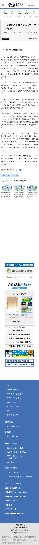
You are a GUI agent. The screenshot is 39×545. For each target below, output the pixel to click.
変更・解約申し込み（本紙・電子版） (15, 457)
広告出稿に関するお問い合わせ (19, 476)
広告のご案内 (12, 472)
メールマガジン (11, 501)
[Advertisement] (19, 220)
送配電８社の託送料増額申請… (20, 334)
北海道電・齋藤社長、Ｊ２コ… (20, 331)
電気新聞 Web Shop (15, 436)
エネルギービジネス (21, 16)
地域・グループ (20, 332)
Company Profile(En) (14, 513)
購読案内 (10, 462)
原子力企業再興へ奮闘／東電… (20, 338)
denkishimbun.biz (19, 322)
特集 (9, 411)
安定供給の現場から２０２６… (20, 346)
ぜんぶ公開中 (12, 415)
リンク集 (8, 505)
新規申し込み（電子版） (17, 452)
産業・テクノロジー (15, 398)
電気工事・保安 (13, 406)
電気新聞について (14, 426)
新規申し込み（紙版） (16, 448)
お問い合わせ (10, 509)
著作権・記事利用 (12, 488)
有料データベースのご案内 (16, 496)
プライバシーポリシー (14, 484)
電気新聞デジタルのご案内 (16, 492)
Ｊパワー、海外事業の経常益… (20, 342)
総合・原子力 (7, 16)
